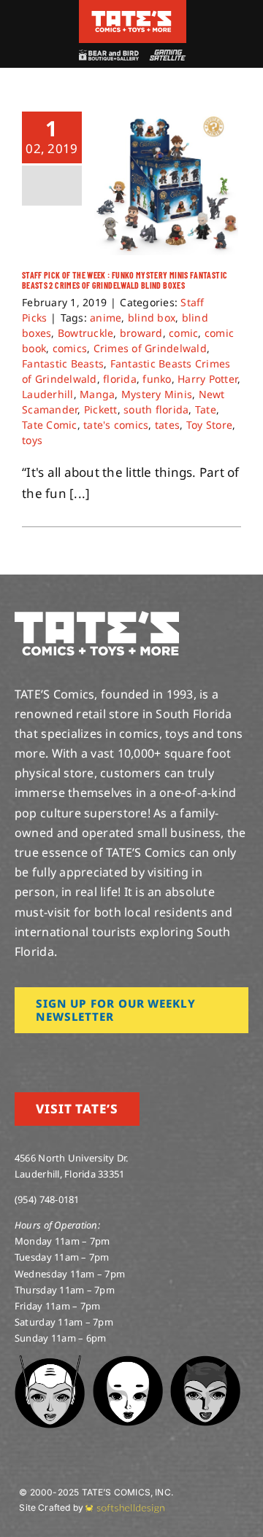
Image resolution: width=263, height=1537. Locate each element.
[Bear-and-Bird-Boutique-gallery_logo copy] (109, 55)
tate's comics (115, 425)
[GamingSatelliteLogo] (165, 55)
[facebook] (42, 1053)
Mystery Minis (156, 394)
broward (141, 333)
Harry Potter (207, 379)
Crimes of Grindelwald (150, 348)
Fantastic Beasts (63, 363)
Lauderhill (48, 394)
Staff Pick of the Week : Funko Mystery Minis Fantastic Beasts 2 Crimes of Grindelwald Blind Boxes (124, 280)
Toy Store (209, 425)
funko (156, 379)
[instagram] (19, 1053)
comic (183, 333)
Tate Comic (49, 425)
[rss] (113, 1053)
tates (167, 425)
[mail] (136, 1053)
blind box (151, 317)
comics (70, 348)
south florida (155, 409)
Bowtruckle (86, 333)
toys (32, 440)
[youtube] (66, 1053)
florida (120, 379)
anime (105, 317)
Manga (97, 394)
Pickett (101, 409)
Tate (205, 409)
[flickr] (89, 1053)
